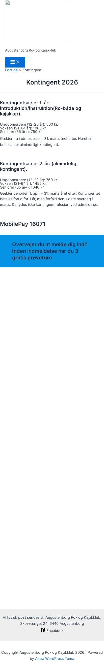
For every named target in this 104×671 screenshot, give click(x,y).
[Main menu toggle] (15, 62)
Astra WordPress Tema (54, 658)
